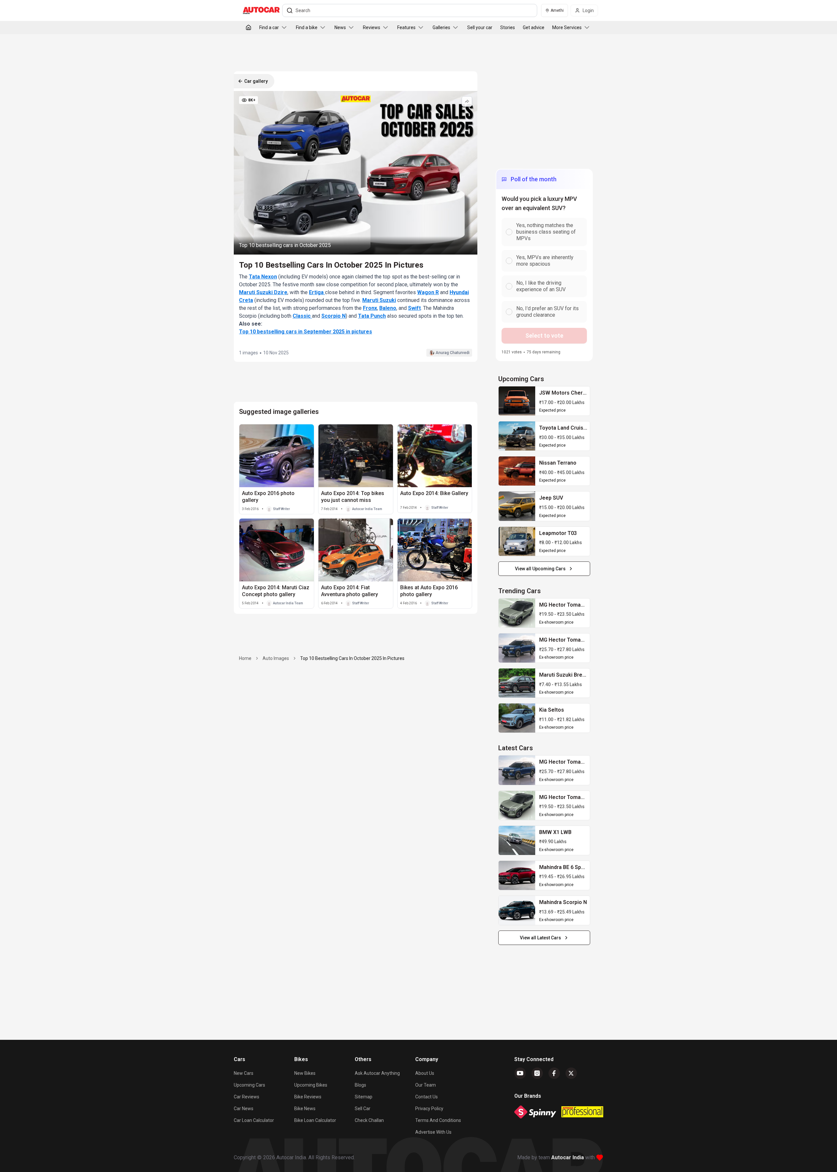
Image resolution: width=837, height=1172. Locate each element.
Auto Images (276, 658)
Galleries (441, 27)
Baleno (387, 308)
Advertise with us (433, 1132)
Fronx (370, 308)
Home (245, 658)
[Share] (467, 101)
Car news (243, 1108)
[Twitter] (571, 1073)
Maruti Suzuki (379, 300)
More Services (567, 27)
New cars (243, 1073)
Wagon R (428, 292)
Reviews (371, 27)
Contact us (426, 1096)
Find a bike (306, 27)
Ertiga (317, 292)
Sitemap (363, 1096)
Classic (302, 316)
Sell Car (362, 1108)
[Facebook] (554, 1073)
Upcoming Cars (249, 1085)
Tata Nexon (263, 277)
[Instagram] (537, 1073)
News (340, 27)
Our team (425, 1085)
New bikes (305, 1073)
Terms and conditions (438, 1120)
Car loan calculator (254, 1120)
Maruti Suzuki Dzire (263, 292)
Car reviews (246, 1096)
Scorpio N (333, 316)
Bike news (305, 1108)
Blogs (360, 1085)
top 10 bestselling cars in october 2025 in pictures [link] (352, 658)
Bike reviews (307, 1096)
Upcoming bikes (310, 1085)
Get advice (533, 27)
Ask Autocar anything (377, 1073)
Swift (414, 308)
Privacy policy (429, 1108)
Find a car (269, 27)
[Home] (248, 27)
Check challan (369, 1120)
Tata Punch (372, 316)
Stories (507, 27)
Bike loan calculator (315, 1120)
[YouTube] (520, 1073)
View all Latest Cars (540, 937)
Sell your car (479, 27)
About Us (424, 1073)
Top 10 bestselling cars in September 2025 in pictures (305, 332)
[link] (517, 401)
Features (406, 27)
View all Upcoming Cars (540, 568)
